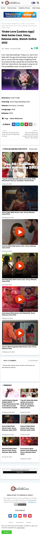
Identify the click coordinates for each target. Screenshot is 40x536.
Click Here (20, 472)
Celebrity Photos (24, 8)
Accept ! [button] (7, 532)
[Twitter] (18, 124)
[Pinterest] (26, 124)
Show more (33, 149)
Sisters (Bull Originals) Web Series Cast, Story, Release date (19, 347)
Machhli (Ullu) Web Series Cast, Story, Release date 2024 (19, 280)
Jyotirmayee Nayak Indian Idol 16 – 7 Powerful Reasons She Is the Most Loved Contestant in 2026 (10, 404)
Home (3, 8)
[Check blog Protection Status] (20, 505)
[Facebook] (14, 124)
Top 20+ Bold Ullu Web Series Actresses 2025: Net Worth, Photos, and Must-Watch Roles (19, 180)
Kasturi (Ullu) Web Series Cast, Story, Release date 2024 (19, 247)
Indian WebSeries (13, 24)
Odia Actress (11, 8)
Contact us (32, 502)
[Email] (30, 124)
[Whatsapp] (22, 124)
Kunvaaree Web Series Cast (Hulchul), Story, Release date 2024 (18, 314)
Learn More (21, 528)
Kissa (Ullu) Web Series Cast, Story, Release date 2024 (18, 213)
